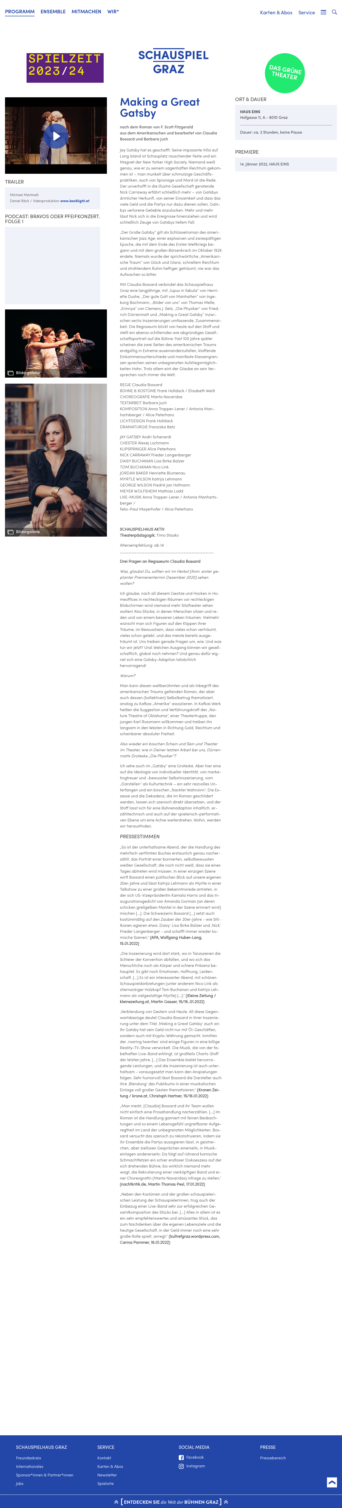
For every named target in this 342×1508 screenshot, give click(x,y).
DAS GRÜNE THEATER (285, 72)
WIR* (113, 12)
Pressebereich (273, 1458)
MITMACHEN (86, 12)
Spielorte (105, 1484)
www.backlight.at (74, 201)
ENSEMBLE (53, 12)
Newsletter (107, 1475)
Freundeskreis (28, 1458)
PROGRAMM (20, 12)
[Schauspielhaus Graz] (171, 60)
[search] (334, 12)
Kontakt (104, 1458)
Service (306, 13)
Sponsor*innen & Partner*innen (44, 1475)
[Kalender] (323, 12)
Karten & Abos (276, 13)
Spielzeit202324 (65, 65)
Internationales (29, 1467)
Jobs (20, 1484)
